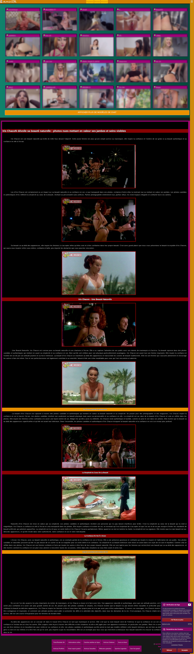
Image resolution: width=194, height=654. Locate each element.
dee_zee (158, 61)
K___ (120, 9)
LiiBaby (158, 35)
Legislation (158, 644)
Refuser (169, 650)
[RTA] (190, 624)
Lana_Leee (48, 61)
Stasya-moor (123, 61)
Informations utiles (74, 642)
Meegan (158, 87)
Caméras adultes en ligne (92, 642)
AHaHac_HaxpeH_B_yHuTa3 (90, 61)
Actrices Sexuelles (90, 648)
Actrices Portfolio (58, 648)
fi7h (120, 35)
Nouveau (97, 1)
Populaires (90, 1)
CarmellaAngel (13, 9)
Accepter (185, 650)
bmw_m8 (48, 35)
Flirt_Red (122, 87)
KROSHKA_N (86, 87)
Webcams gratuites (105, 648)
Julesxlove (85, 35)
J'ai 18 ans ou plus (177, 620)
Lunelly (10, 61)
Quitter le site (166, 624)
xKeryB (84, 9)
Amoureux (104, 1)
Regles (181, 645)
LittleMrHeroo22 (50, 87)
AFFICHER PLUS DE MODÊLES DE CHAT (97, 112)
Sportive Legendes (121, 648)
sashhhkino (12, 35)
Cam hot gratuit (135, 648)
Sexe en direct (122, 642)
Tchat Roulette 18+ (59, 642)
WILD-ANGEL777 (50, 9)
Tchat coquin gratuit (74, 648)
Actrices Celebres (108, 642)
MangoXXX (159, 9)
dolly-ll (10, 87)
